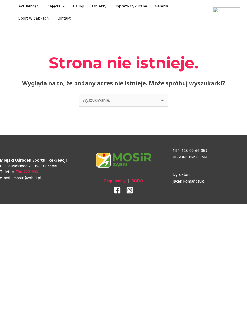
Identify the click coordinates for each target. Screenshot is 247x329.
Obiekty (99, 6)
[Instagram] (129, 190)
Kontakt (63, 18)
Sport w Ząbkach (33, 18)
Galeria (161, 6)
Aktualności (29, 6)
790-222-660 (27, 171)
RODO (137, 181)
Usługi (78, 6)
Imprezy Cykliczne (130, 6)
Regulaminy (115, 181)
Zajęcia (53, 6)
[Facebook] (117, 190)
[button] (62, 6)
